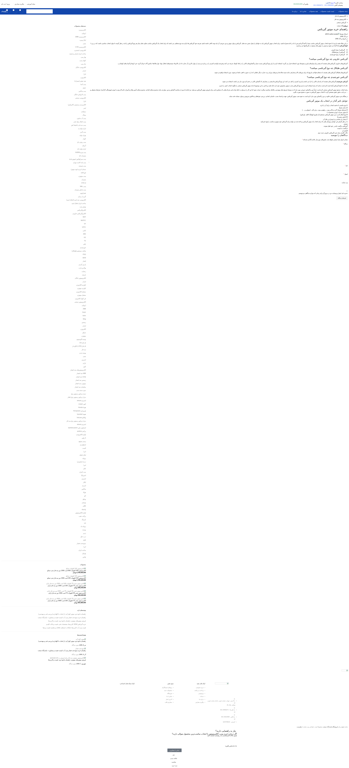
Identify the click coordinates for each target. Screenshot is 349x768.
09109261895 (297, 4)
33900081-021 (329, 5)
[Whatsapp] (234, 740)
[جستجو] (28, 11)
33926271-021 (318, 5)
